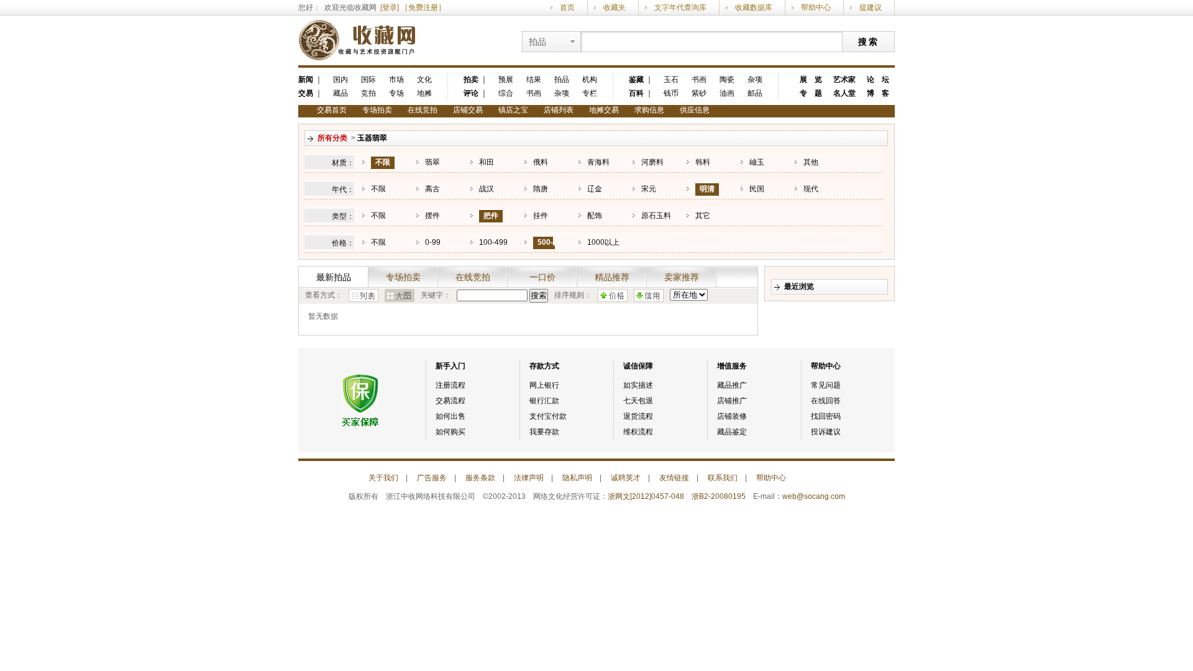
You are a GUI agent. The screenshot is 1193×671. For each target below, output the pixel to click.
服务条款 (480, 477)
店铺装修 (732, 416)
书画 (533, 93)
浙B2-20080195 (719, 496)
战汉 (486, 189)
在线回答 (826, 400)
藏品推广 (732, 385)
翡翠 (432, 162)
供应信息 (695, 110)
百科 (636, 93)
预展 (505, 79)
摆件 (432, 215)
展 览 (811, 79)
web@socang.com (813, 496)
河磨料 (652, 162)
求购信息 (649, 110)
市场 (396, 79)
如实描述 (638, 385)
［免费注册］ (423, 7)
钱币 (671, 93)
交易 (305, 93)
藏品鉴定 (732, 431)
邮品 (754, 93)
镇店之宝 (513, 110)
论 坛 (878, 79)
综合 (505, 93)
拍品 (561, 79)
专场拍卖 (377, 110)
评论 (471, 93)
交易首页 (332, 110)
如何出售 (450, 416)
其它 (702, 215)
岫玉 (756, 162)
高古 (432, 189)
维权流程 (638, 431)
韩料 (702, 162)
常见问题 (826, 385)
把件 (490, 215)
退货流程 (638, 416)
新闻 (305, 79)
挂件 (540, 215)
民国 (756, 189)
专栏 (589, 93)
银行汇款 (544, 400)
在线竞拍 (422, 110)
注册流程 (450, 385)
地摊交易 (604, 110)
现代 (810, 189)
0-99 (433, 242)
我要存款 (544, 431)
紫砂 (699, 93)
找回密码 (826, 416)
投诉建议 (826, 431)
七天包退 (638, 400)
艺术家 (844, 79)
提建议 (870, 7)
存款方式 (544, 366)
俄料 (540, 162)
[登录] (389, 7)
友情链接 (674, 477)
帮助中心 (816, 7)
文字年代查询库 (680, 7)
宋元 (648, 189)
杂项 (561, 93)
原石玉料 (656, 215)
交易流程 (450, 400)
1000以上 (603, 242)
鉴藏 (636, 79)
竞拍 (368, 93)
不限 (382, 162)
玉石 (671, 79)
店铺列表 (559, 110)
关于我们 (383, 477)
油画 (727, 93)
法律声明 (529, 477)
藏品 (340, 93)
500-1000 (543, 248)
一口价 (542, 277)
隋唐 (540, 189)
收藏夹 (614, 7)
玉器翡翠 (372, 138)
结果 (533, 79)
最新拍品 (333, 277)
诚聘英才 (626, 477)
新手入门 (450, 366)
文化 (424, 79)
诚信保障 (638, 366)
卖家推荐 (681, 277)
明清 (707, 189)
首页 (567, 7)
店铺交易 (468, 110)
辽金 (594, 189)
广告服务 (432, 477)
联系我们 (723, 477)
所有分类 (332, 138)
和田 (486, 162)
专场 (396, 93)
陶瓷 (727, 79)
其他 (810, 162)
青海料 (598, 162)
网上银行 (544, 385)
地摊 (424, 93)
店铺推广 (732, 400)
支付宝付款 (548, 416)
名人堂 (844, 93)
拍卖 (471, 79)
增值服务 (732, 366)
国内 (340, 79)
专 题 (811, 93)
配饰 (594, 215)
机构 (589, 79)
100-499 (493, 242)
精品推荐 (612, 277)
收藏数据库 (753, 7)
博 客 (878, 93)
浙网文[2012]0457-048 (646, 496)
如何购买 (450, 431)
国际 (368, 79)
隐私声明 (577, 477)
